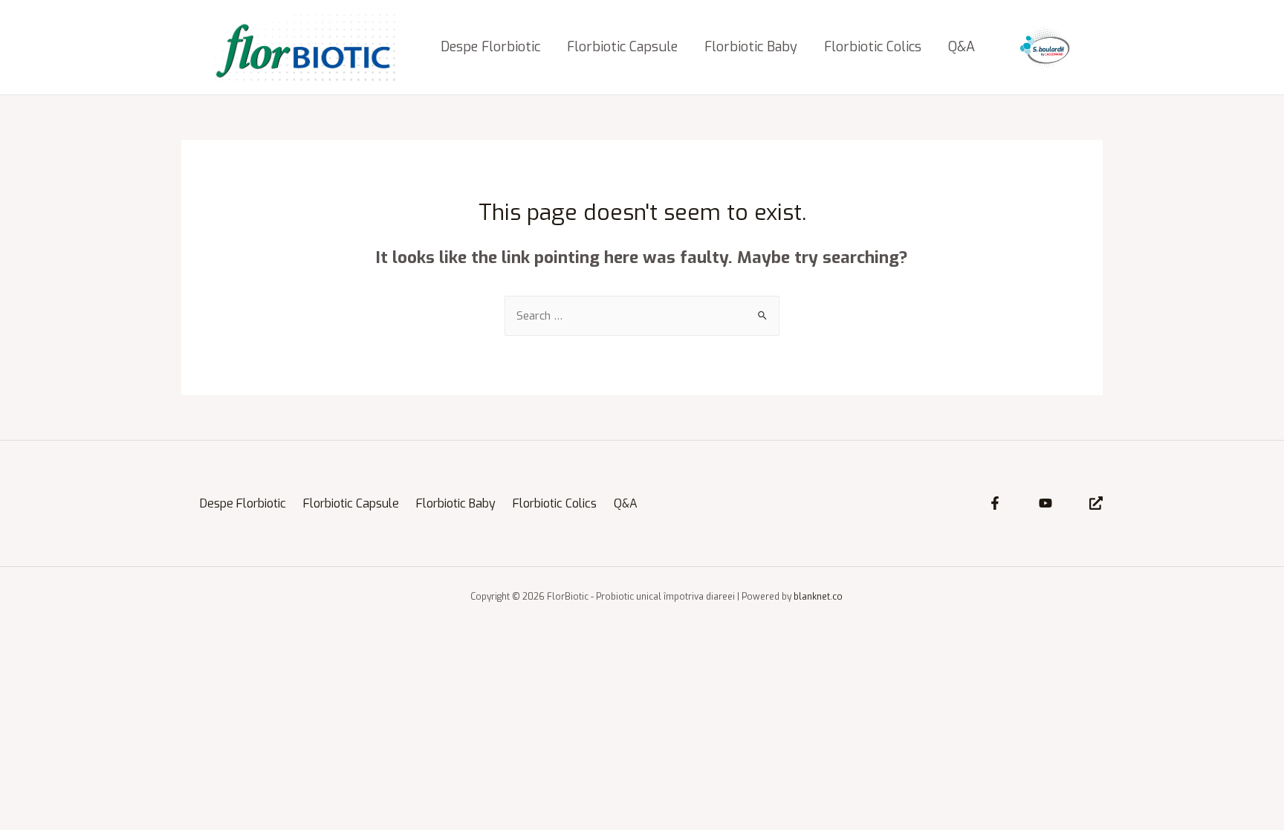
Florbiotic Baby (750, 47)
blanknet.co (818, 597)
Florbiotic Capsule (622, 47)
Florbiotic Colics (872, 47)
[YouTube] (1045, 503)
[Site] (1096, 503)
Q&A (961, 47)
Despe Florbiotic (490, 47)
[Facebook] (995, 503)
